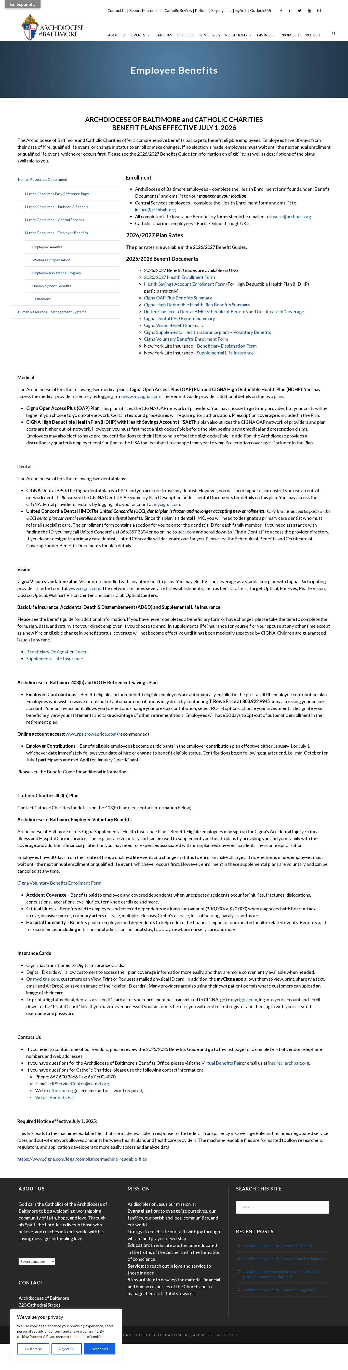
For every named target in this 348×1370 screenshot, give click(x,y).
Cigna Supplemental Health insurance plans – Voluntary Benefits (207, 332)
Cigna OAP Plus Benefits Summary (178, 297)
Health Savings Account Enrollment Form (185, 284)
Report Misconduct (145, 10)
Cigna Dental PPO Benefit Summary (179, 318)
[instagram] (319, 10)
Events (138, 35)
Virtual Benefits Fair (222, 1063)
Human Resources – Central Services (54, 219)
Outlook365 (260, 10)
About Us (117, 35)
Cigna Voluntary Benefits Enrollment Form (186, 339)
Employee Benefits (47, 247)
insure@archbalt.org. (289, 1063)
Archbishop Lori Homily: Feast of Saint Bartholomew (284, 1258)
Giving (263, 35)
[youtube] (309, 10)
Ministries (209, 35)
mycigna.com (167, 504)
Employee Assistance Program (56, 273)
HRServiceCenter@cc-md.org (79, 1083)
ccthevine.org (61, 1090)
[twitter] (299, 10)
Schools (185, 35)
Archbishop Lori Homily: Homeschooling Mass (279, 1289)
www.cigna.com (84, 588)
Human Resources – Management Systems (52, 312)
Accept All (99, 1349)
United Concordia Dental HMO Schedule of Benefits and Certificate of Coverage (224, 311)
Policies (201, 10)
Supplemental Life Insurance (225, 352)
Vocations (236, 35)
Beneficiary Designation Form (227, 346)
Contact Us (117, 10)
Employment (221, 10)
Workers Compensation (51, 260)
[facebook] (281, 10)
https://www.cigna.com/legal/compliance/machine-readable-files (82, 1159)
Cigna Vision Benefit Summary (174, 325)
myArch (241, 10)
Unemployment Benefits (51, 286)
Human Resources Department (43, 179)
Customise (33, 1349)
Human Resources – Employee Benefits (56, 232)
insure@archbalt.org (155, 209)
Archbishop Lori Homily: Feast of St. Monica (277, 1245)
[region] (66, 1334)
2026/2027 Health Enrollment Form (179, 277)
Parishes (163, 35)
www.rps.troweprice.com (91, 734)
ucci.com (186, 532)
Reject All (66, 1349)
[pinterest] (290, 10)
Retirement (41, 299)
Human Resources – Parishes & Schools (56, 206)
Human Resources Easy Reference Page (57, 193)
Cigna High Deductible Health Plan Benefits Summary (197, 304)
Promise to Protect (300, 35)
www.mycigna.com (141, 396)
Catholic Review (178, 10)
